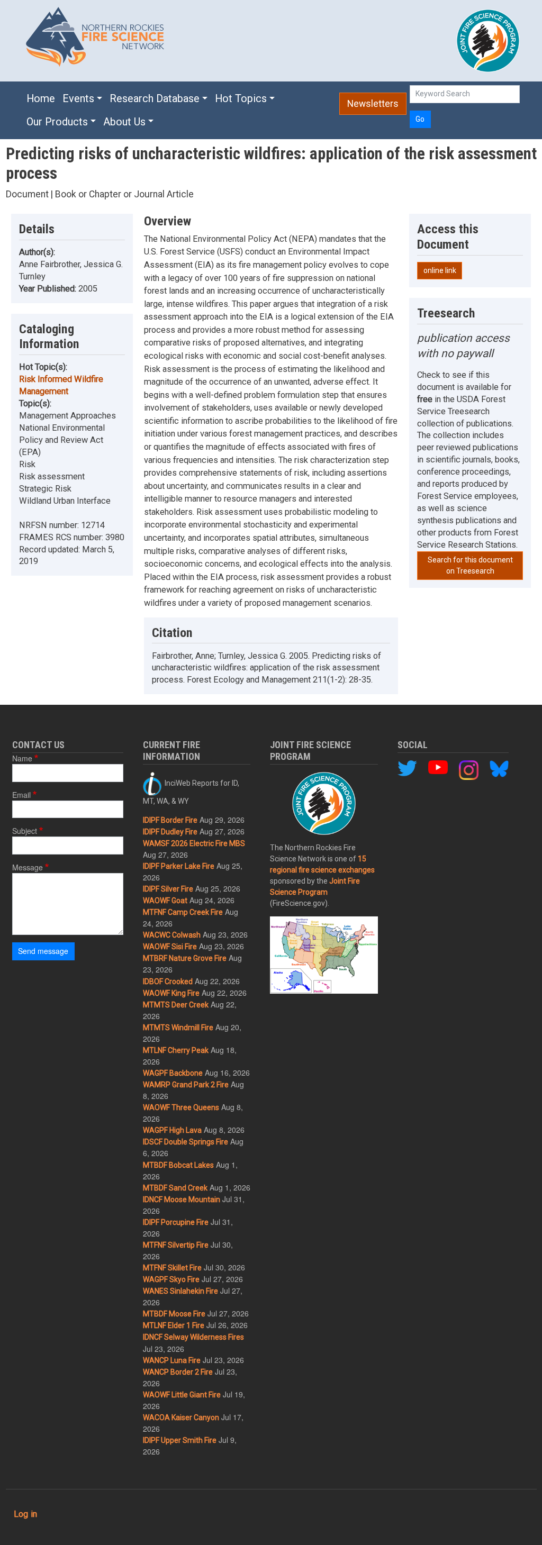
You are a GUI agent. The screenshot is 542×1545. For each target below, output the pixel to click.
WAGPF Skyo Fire (171, 1279)
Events (78, 99)
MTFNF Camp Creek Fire (183, 912)
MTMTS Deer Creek (176, 1005)
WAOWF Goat (165, 900)
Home (40, 99)
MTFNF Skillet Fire (172, 1268)
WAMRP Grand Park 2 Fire (186, 1084)
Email (21, 794)
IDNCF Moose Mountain (181, 1199)
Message (27, 867)
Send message (43, 951)
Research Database (155, 99)
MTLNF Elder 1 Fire (173, 1325)
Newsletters (373, 103)
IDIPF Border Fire (170, 820)
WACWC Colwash (172, 935)
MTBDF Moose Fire (174, 1314)
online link (439, 270)
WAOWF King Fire (171, 993)
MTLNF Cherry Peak (176, 1050)
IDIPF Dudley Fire (170, 832)
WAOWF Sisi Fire (170, 946)
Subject (24, 830)
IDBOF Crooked (168, 981)
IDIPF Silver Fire (168, 889)
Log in (25, 1514)
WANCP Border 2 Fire (178, 1372)
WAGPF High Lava (172, 1130)
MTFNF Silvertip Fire (176, 1245)
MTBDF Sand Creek (175, 1188)
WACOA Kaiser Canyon (181, 1417)
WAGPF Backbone (173, 1073)
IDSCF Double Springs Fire (185, 1142)
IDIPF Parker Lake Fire (178, 866)
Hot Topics (241, 99)
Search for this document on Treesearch (470, 565)
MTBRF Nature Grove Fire (185, 958)
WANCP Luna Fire (172, 1360)
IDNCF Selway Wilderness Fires (193, 1337)
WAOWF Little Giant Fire (182, 1394)
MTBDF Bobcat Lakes (178, 1165)
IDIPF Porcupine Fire (176, 1222)
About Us (124, 122)
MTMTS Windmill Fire (178, 1027)
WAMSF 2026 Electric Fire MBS (194, 843)
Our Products (57, 122)
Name (22, 758)
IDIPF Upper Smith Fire (179, 1440)
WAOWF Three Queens (181, 1107)
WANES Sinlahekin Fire (180, 1291)
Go (419, 119)
